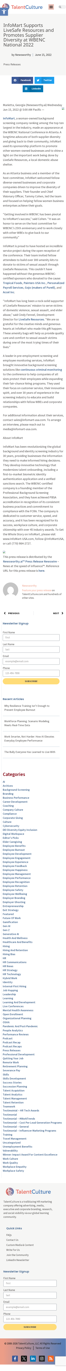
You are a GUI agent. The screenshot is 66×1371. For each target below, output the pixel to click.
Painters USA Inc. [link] (35, 283)
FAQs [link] (9, 1235)
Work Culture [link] (10, 1158)
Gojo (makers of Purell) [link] (40, 287)
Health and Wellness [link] (15, 938)
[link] (4, 12)
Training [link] (7, 1134)
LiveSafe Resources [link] (31, 319)
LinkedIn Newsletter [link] (17, 1260)
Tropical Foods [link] (12, 283)
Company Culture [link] (13, 809)
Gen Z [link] (6, 930)
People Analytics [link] (13, 1030)
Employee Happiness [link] (15, 870)
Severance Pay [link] (11, 1070)
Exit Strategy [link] (11, 910)
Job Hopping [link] (10, 990)
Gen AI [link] (6, 926)
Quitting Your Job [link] (13, 1058)
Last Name (8, 644)
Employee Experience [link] (15, 862)
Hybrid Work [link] (10, 978)
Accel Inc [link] (8, 292)
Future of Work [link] (12, 918)
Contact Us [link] (12, 1240)
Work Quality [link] (10, 1162)
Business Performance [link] (16, 797)
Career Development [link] (15, 801)
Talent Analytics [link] (12, 1094)
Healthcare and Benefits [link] (17, 942)
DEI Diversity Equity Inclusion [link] (20, 830)
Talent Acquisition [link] (14, 1090)
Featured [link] (8, 914)
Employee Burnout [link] (14, 850)
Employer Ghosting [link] (14, 902)
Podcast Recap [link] (12, 1042)
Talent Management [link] (15, 1098)
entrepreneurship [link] (13, 906)
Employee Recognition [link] (16, 882)
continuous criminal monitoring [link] (41, 369)
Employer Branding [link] (14, 898)
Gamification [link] (10, 922)
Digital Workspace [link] (13, 834)
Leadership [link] (9, 994)
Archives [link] (8, 785)
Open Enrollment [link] (13, 1014)
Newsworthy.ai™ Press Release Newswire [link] (30, 561)
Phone (6, 668)
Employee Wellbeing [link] (15, 894)
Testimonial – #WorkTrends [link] (19, 1118)
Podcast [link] (8, 1038)
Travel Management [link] (14, 1138)
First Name (9, 632)
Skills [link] (6, 1074)
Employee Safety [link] (13, 890)
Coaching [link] (8, 805)
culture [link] (7, 822)
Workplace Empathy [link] (14, 1166)
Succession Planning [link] (15, 1086)
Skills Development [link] (14, 1078)
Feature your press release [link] (36, 590)
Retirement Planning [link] (15, 1066)
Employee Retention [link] (15, 886)
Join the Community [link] (17, 1255)
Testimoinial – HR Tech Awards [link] (21, 1110)
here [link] (41, 570)
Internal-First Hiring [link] (14, 986)
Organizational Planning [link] (17, 1018)
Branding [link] (8, 793)
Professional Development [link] (19, 1054)
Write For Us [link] (13, 1250)
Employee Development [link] (17, 854)
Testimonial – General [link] (16, 1126)
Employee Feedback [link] (15, 866)
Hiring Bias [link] (9, 954)
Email (6, 656)
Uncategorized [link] (12, 1142)
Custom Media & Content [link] (20, 1245)
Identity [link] (8, 982)
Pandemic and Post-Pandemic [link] (20, 1026)
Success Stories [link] (12, 1082)
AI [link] (4, 781)
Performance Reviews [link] (16, 1034)
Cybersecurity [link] (11, 826)
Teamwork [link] (9, 1106)
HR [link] (4, 958)
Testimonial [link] (10, 1114)
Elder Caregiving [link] (12, 842)
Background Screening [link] (16, 789)
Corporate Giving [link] (13, 818)
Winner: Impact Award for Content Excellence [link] (30, 1154)
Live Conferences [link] (13, 1006)
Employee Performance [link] (17, 878)
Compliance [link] (10, 813)
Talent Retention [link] (13, 1102)
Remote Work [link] (11, 1062)
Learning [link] (8, 998)
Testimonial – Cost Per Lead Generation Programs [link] (32, 1122)
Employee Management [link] (17, 874)
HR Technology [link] (12, 974)
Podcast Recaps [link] (12, 1046)
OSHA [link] (6, 1022)
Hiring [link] (6, 946)
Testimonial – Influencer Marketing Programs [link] (29, 1130)
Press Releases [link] (12, 64)
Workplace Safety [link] (13, 1170)
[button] (51, 7)
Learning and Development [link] (19, 1002)
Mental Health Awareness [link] (18, 1010)
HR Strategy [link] (10, 970)
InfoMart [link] (9, 118)
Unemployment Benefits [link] (17, 1146)
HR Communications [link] (14, 962)
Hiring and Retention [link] (15, 950)
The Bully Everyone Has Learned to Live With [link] (29, 752)
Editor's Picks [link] (11, 838)
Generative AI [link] (11, 934)
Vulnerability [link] (10, 1150)
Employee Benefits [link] (14, 846)
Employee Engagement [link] (16, 858)
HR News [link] (8, 966)
